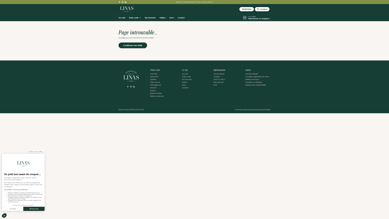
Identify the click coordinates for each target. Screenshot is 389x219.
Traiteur (185, 82)
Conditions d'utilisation (253, 82)
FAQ (215, 85)
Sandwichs (154, 77)
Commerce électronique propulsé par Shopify (252, 110)
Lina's (184, 85)
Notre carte (186, 77)
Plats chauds (155, 82)
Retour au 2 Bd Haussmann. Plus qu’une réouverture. (194, 2)
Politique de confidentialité (255, 85)
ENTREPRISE (246, 9)
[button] (256, 18)
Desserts (153, 88)
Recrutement (219, 82)
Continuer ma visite (132, 45)
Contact (185, 88)
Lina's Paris (140, 110)
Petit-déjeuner (155, 85)
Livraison (217, 77)
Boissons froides (156, 93)
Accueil (185, 74)
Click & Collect (219, 79)
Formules (153, 74)
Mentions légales (251, 74)
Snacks (153, 91)
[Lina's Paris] (127, 9)
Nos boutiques (219, 74)
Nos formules (187, 79)
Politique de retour (252, 79)
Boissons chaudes (157, 96)
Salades (153, 79)
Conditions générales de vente (257, 77)
